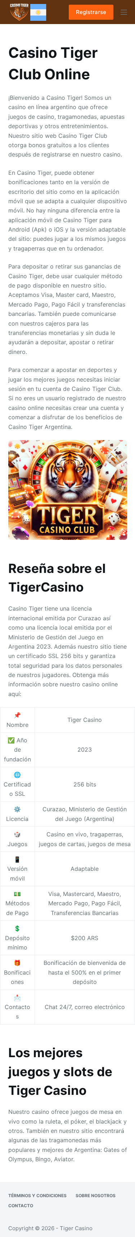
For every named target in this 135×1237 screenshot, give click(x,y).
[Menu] (124, 12)
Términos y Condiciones (37, 1195)
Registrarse (91, 12)
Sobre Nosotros (96, 1195)
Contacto (20, 1205)
